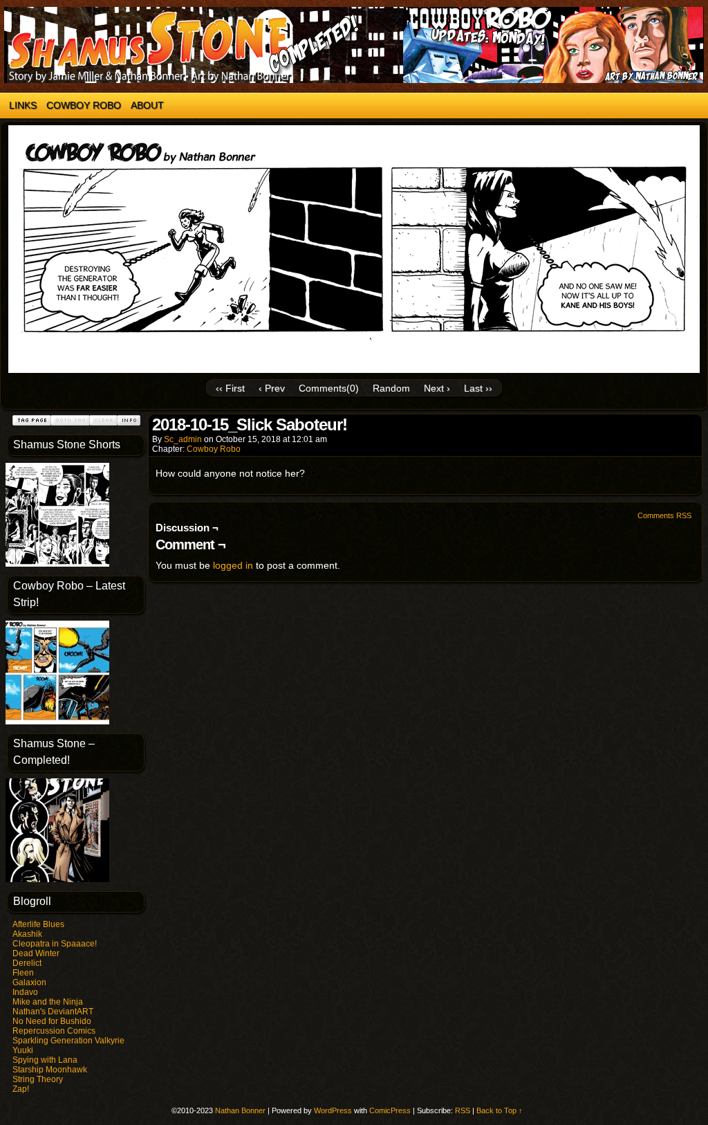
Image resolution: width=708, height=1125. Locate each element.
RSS (462, 1110)
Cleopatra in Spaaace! (54, 944)
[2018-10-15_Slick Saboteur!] (354, 369)
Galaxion (29, 982)
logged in (233, 565)
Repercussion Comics (53, 1031)
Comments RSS (664, 515)
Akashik (27, 934)
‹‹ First (230, 388)
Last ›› (478, 388)
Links (23, 105)
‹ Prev (272, 388)
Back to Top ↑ (499, 1110)
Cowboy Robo (83, 105)
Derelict (26, 963)
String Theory (37, 1079)
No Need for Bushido (51, 1021)
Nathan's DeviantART (52, 1011)
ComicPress (390, 1110)
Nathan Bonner (240, 1110)
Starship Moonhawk (49, 1069)
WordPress (333, 1110)
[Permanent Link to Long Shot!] (57, 721)
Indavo (25, 992)
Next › (437, 388)
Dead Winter (35, 953)
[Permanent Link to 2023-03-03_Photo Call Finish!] (57, 564)
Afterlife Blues (38, 924)
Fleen (23, 973)
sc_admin (183, 439)
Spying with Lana (44, 1060)
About (147, 105)
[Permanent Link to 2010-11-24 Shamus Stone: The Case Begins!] (57, 879)
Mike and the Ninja (47, 1002)
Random (391, 388)
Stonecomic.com (354, 45)
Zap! (20, 1089)
